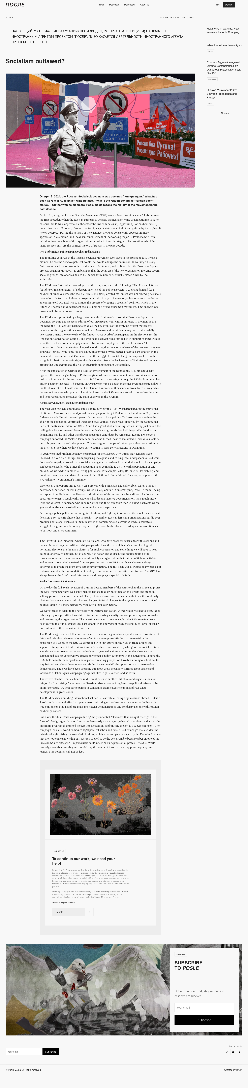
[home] (15, 5)
